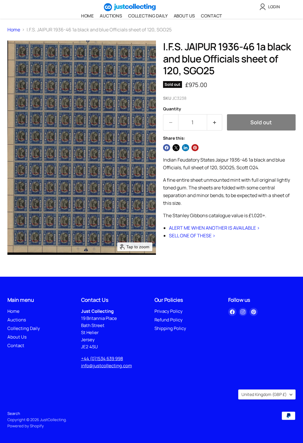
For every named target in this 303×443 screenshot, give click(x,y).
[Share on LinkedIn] (185, 147)
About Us (184, 16)
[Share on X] (176, 147)
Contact (211, 16)
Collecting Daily (148, 16)
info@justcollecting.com (106, 366)
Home (87, 16)
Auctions (111, 16)
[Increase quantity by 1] (214, 122)
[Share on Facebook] (166, 147)
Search (13, 413)
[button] (271, 6)
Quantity (172, 109)
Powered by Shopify (25, 425)
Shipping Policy (170, 328)
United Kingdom (264, 394)
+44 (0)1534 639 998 (102, 358)
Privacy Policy (168, 311)
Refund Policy (168, 320)
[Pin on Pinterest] (195, 147)
